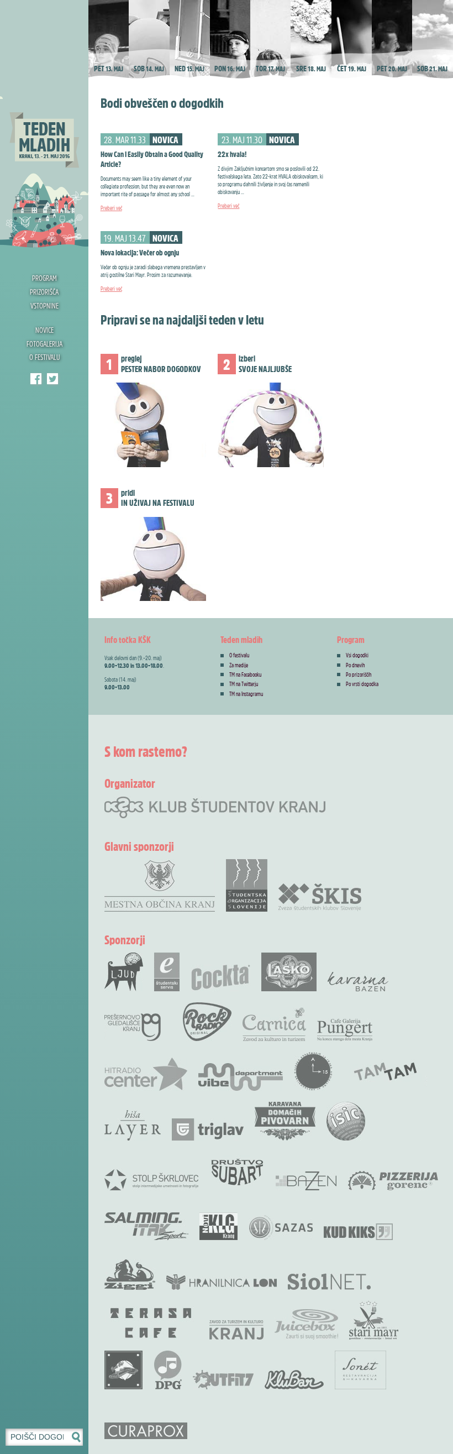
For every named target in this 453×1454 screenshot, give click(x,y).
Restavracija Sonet (360, 1370)
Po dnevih (355, 665)
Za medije (238, 665)
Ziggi (129, 1274)
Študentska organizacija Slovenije (246, 885)
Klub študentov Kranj (52, 378)
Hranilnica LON (221, 1282)
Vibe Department (240, 1077)
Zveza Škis (319, 896)
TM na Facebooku (245, 674)
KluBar (294, 1379)
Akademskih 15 (313, 1071)
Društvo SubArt (237, 1171)
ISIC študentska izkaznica (345, 1121)
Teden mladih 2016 (44, 124)
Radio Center (145, 1074)
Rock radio (207, 1021)
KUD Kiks (358, 1231)
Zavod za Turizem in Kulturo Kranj (236, 1330)
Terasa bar (151, 1323)
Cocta (220, 977)
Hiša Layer (132, 1125)
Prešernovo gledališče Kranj (132, 1027)
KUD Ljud (123, 972)
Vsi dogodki (357, 655)
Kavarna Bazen (358, 981)
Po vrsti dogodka (362, 684)
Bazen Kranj (306, 1180)
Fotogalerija (44, 343)
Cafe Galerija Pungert (344, 1030)
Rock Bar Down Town (123, 1370)
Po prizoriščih (359, 674)
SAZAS (281, 1227)
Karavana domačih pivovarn (285, 1121)
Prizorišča (44, 291)
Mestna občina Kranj (159, 885)
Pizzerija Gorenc (393, 1180)
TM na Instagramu (246, 694)
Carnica (274, 1024)
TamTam (385, 1071)
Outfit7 (223, 1379)
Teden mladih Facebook (35, 378)
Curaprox (145, 1430)
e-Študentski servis (167, 972)
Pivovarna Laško (289, 972)
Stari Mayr (374, 1320)
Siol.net (329, 1281)
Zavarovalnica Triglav (208, 1129)
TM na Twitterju (243, 684)
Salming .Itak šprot (146, 1226)
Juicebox (306, 1324)
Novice (44, 330)
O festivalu (44, 357)
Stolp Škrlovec (151, 1179)
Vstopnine (44, 305)
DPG (168, 1370)
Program (44, 278)
